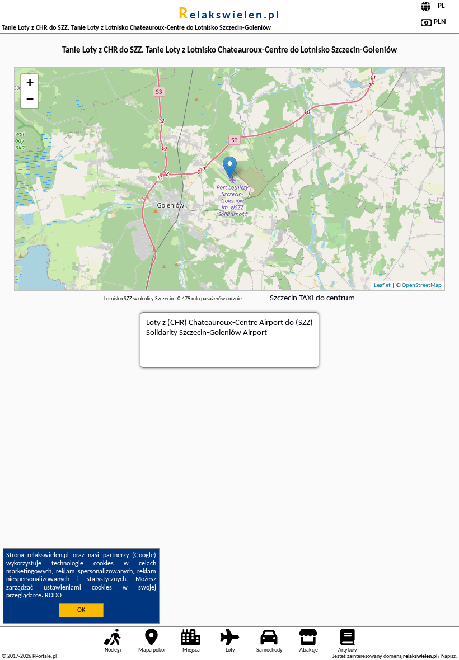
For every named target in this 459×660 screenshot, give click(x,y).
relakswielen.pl (229, 15)
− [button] (30, 99)
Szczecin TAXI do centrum (312, 298)
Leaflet (382, 285)
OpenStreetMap (422, 285)
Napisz (448, 656)
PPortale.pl (44, 656)
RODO (53, 595)
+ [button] (30, 82)
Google (144, 555)
